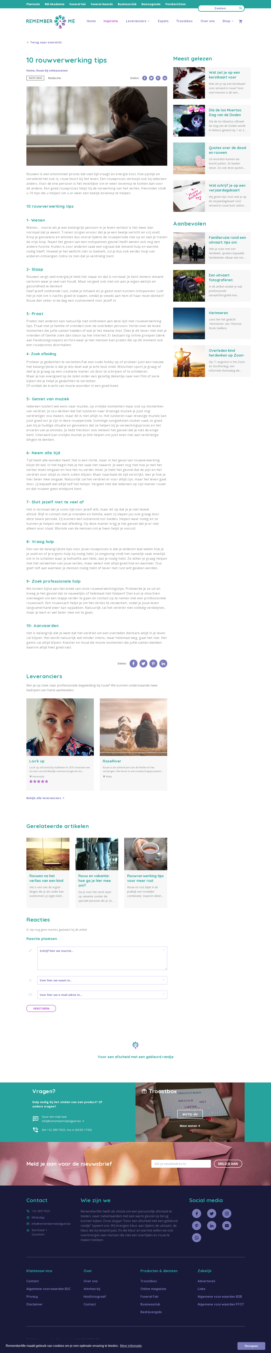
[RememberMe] (50, 28)
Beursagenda (150, 4)
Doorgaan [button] (251, 1345)
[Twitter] (151, 78)
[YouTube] (226, 1225)
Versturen (41, 1008)
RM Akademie (54, 4)
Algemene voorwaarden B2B (220, 1296)
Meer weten (189, 1126)
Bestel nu (190, 1114)
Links (201, 1289)
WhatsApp (38, 1217)
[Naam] (31, 980)
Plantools (33, 4)
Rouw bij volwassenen (52, 70)
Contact (32, 1281)
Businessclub (127, 4)
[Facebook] (144, 78)
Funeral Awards (102, 4)
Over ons (207, 21)
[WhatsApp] (196, 1237)
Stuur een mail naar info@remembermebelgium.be (62, 1119)
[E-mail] (31, 995)
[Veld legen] (163, 950)
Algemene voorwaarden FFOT (221, 1304)
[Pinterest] (158, 78)
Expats (163, 21)
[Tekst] (31, 951)
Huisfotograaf (95, 1296)
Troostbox (184, 21)
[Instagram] (226, 1213)
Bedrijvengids (151, 1312)
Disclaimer (34, 1304)
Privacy (32, 1296)
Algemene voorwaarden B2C (48, 1289)
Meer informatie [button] (131, 1345)
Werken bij (92, 1289)
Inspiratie (111, 21)
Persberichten (175, 4)
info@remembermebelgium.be (51, 1224)
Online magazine (153, 1289)
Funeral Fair (77, 4)
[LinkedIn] (164, 78)
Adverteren (206, 1281)
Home (91, 21)
